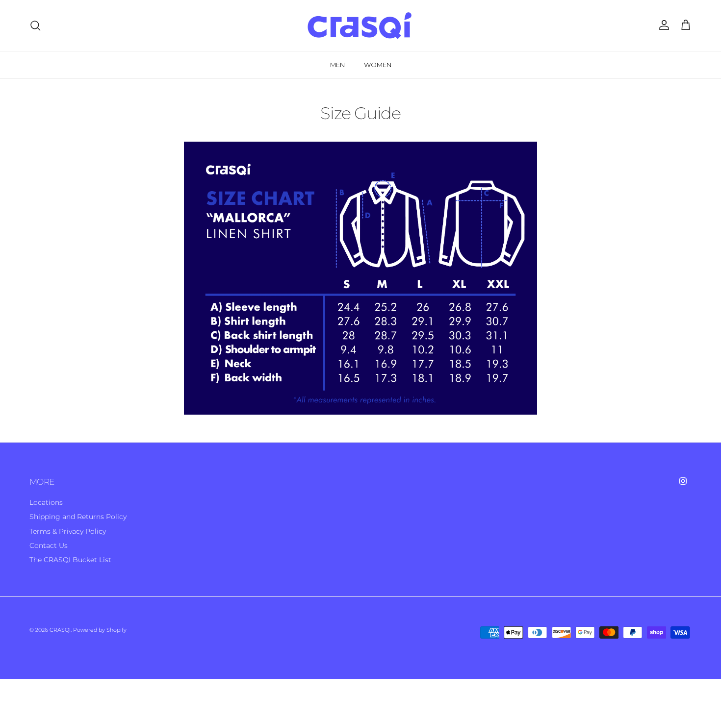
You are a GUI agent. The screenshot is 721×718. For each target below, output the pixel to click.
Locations (46, 502)
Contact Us (48, 545)
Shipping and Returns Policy (78, 516)
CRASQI (60, 629)
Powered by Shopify (100, 629)
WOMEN (377, 65)
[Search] (35, 25)
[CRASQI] (360, 25)
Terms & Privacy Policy (67, 531)
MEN (337, 65)
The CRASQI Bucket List (70, 559)
